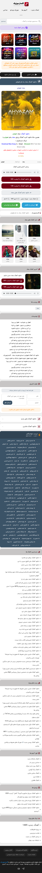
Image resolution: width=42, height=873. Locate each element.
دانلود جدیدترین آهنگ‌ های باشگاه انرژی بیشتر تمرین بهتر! (21, 669)
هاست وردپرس (34, 833)
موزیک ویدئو (14, 10)
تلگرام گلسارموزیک (21, 850)
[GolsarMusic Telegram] (23, 869)
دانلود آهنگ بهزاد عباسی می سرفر (28, 633)
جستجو (3, 21)
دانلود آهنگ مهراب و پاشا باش (29, 626)
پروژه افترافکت (34, 830)
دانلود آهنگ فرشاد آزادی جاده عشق (28, 804)
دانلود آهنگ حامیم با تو (32, 636)
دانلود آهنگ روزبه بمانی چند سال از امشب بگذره (24, 801)
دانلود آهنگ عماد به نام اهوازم (26, 82)
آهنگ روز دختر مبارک (32, 766)
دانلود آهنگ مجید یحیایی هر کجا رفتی (27, 583)
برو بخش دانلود (9, 75)
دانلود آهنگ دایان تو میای (31, 601)
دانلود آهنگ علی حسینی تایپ (30, 568)
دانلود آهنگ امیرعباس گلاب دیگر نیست (27, 640)
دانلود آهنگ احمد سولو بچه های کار (28, 797)
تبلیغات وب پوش (33, 840)
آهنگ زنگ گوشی (34, 770)
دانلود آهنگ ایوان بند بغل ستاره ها (28, 619)
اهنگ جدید (35, 10)
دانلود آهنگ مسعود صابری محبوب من (27, 608)
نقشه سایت (31, 855)
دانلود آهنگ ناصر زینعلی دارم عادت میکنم (26, 647)
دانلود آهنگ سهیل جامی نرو (30, 611)
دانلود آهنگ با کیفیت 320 (20, 179)
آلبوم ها (24, 10)
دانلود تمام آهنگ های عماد (20, 193)
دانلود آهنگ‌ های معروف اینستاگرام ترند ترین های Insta (22, 721)
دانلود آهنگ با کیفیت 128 (20, 186)
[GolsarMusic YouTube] (19, 869)
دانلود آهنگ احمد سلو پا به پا (30, 579)
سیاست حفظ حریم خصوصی (15, 855)
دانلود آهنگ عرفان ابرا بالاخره (30, 558)
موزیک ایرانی (24, 199)
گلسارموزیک (21, 4)
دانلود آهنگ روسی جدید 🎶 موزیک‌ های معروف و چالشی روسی (21, 744)
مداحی (5, 10)
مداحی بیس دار (34, 763)
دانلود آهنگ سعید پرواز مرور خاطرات (28, 644)
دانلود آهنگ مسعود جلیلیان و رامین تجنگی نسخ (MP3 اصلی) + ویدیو (20, 809)
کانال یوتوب (8, 850)
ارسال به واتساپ (9, 205)
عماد (38, 308)
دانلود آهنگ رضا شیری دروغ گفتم (28, 651)
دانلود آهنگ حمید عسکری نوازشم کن (27, 604)
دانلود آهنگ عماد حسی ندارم (13, 276)
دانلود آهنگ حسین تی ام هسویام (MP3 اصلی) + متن (22, 586)
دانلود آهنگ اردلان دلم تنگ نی (30, 597)
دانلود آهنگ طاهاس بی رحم (30, 590)
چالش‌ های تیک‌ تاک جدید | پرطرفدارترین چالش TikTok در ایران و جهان (21, 715)
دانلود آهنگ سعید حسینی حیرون (29, 622)
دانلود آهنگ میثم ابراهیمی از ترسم (28, 594)
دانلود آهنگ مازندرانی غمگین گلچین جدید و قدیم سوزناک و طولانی (21, 737)
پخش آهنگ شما (19, 28)
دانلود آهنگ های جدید (28, 419)
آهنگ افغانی (35, 780)
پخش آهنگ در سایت (32, 837)
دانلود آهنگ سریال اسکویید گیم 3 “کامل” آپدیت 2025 (22, 793)
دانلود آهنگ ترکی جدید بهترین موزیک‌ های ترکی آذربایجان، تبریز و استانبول (21, 726)
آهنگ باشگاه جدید (33, 759)
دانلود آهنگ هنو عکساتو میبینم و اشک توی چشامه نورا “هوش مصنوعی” (22, 574)
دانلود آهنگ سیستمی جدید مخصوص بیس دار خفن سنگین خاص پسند (21, 663)
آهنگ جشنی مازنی (33, 773)
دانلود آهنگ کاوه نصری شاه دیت (29, 629)
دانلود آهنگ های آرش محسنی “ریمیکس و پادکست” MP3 (21, 732)
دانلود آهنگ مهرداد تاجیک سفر (29, 615)
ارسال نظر (7, 403)
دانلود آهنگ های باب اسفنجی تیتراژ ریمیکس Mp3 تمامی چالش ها (21, 674)
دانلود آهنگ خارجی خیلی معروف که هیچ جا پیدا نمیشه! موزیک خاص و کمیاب (22, 656)
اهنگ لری (36, 777)
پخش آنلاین (31, 75)
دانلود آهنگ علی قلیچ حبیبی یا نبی (28, 561)
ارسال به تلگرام (30, 205)
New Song (12, 144)
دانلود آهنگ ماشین (29, 426)
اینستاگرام (34, 850)
